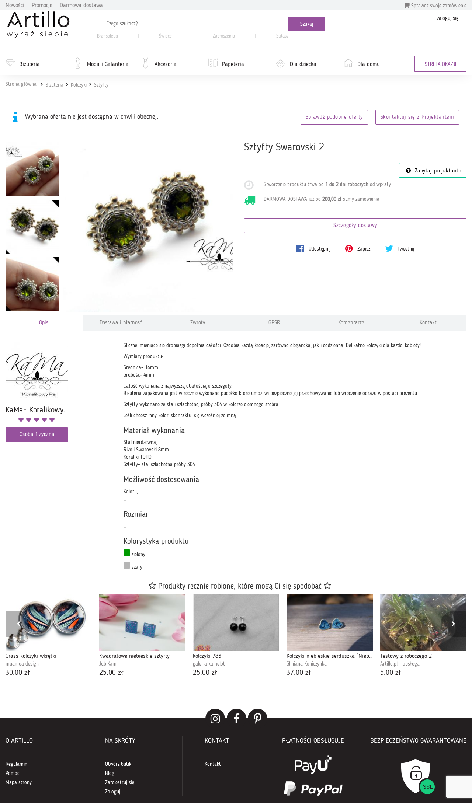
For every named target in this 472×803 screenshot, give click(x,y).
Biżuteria (29, 64)
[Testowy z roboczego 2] (423, 622)
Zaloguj (112, 792)
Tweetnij (405, 249)
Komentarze (351, 323)
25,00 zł (111, 673)
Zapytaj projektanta (437, 171)
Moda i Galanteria (108, 64)
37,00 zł (299, 673)
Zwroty (197, 323)
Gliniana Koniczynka (307, 664)
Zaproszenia (224, 36)
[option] (49, 636)
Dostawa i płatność (121, 323)
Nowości (15, 5)
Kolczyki (79, 85)
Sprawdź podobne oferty (334, 117)
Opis (43, 323)
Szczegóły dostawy (355, 225)
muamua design (22, 664)
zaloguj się (447, 18)
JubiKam (108, 664)
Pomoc (13, 773)
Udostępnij (318, 249)
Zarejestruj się (119, 782)
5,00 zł (390, 673)
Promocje (42, 5)
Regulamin (16, 764)
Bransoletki (107, 36)
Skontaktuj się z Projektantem (417, 117)
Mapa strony (19, 782)
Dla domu (368, 64)
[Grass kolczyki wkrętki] (49, 622)
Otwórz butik (118, 764)
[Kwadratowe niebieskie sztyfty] (142, 622)
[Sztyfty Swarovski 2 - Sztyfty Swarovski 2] (32, 169)
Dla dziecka (303, 64)
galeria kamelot (209, 664)
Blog (109, 773)
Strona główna (21, 84)
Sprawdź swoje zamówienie (438, 5)
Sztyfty (101, 85)
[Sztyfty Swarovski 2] (148, 227)
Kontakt (428, 323)
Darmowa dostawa (81, 5)
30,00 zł (18, 673)
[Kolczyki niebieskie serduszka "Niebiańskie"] (330, 622)
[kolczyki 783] (236, 622)
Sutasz (282, 36)
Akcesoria (166, 64)
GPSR (274, 323)
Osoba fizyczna (37, 434)
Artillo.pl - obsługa (400, 664)
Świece (165, 36)
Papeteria (233, 64)
